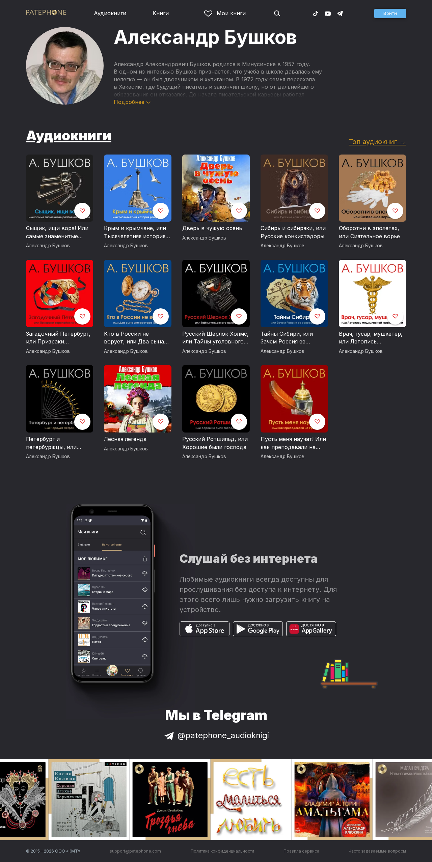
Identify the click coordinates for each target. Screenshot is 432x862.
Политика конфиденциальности (222, 851)
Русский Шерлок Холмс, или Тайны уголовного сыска (215, 338)
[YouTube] (328, 13)
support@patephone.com (135, 851)
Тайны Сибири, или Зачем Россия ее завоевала (287, 338)
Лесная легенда (125, 439)
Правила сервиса (301, 851)
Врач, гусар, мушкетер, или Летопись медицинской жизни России (371, 338)
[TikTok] (316, 13)
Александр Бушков (48, 245)
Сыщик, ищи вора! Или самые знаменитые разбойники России (57, 232)
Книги (161, 13)
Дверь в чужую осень (212, 228)
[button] (390, 13)
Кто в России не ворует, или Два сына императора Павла (134, 338)
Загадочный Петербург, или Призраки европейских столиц (58, 338)
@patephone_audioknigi (223, 735)
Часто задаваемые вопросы (377, 851)
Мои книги (231, 13)
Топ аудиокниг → (377, 141)
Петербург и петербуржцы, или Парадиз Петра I (51, 443)
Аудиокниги (110, 13)
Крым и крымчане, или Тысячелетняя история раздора (135, 232)
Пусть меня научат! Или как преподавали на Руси (293, 443)
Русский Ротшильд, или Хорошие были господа (215, 443)
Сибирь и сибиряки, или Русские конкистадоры (293, 232)
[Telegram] (340, 13)
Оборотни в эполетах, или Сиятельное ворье (369, 232)
